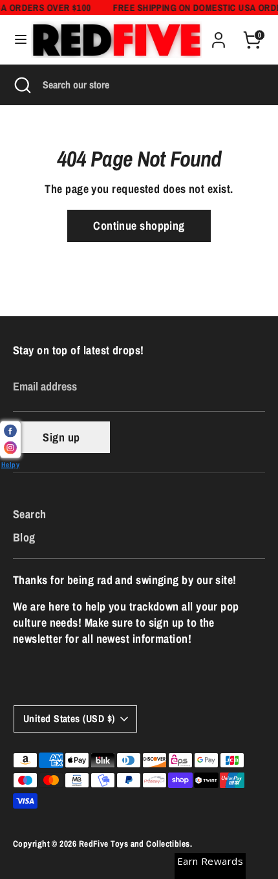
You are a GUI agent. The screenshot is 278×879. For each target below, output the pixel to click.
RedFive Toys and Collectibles (134, 843)
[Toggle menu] (16, 39)
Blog (24, 537)
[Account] (218, 35)
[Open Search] (21, 84)
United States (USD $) (68, 718)
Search (30, 514)
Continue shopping (139, 225)
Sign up (61, 437)
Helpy (10, 464)
